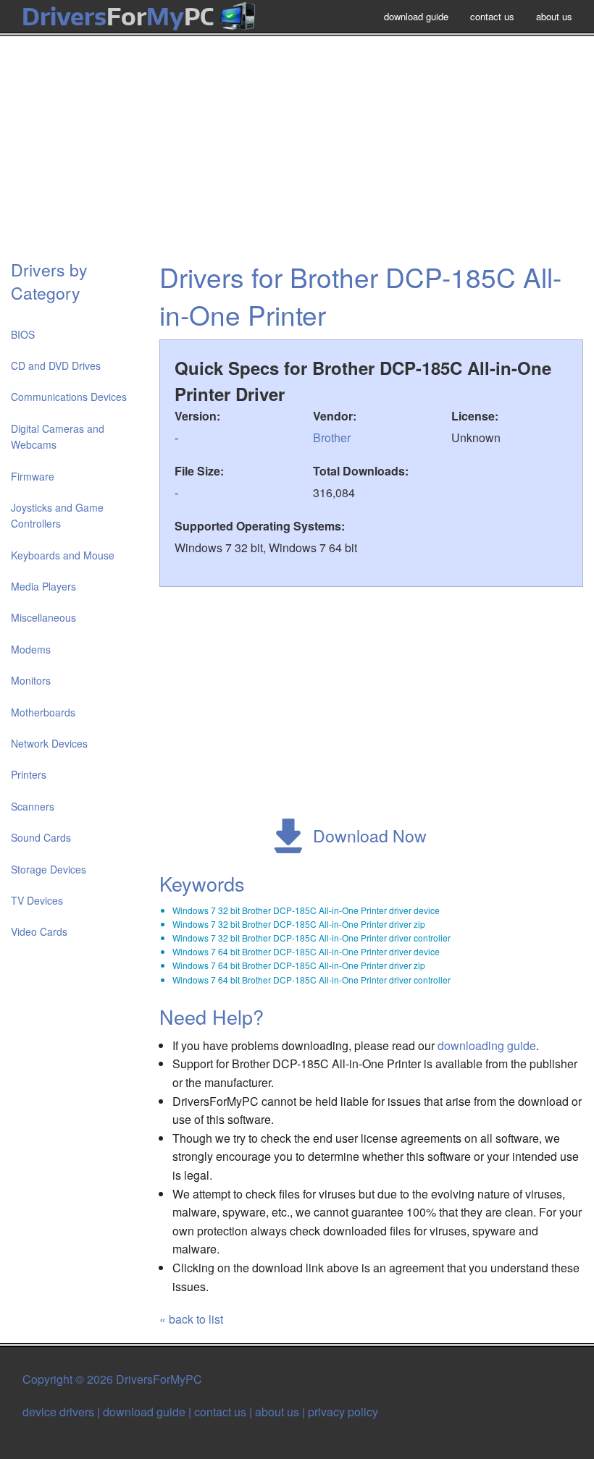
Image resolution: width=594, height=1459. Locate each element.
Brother (332, 437)
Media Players (43, 586)
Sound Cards (41, 837)
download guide (416, 16)
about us (554, 16)
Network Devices (49, 743)
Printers (28, 774)
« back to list (191, 1319)
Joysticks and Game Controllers (57, 515)
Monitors (31, 680)
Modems (31, 649)
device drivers (58, 1411)
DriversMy (118, 16)
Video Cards (39, 931)
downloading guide (487, 1045)
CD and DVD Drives (56, 365)
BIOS (23, 334)
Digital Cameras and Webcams (57, 436)
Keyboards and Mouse (62, 555)
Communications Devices (69, 396)
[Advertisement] (297, 155)
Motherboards (43, 712)
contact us (492, 16)
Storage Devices (48, 869)
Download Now (370, 835)
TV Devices (37, 900)
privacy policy (343, 1411)
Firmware (32, 476)
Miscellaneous (43, 617)
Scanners (32, 806)
